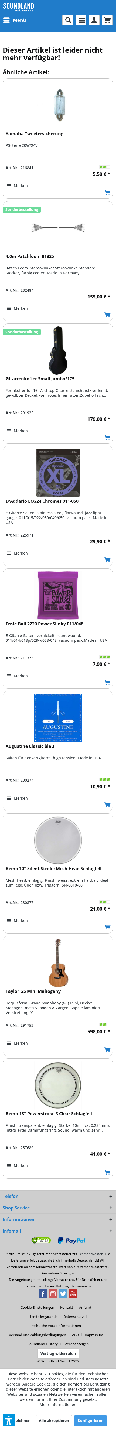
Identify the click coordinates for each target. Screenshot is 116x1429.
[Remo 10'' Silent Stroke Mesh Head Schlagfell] (58, 840)
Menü (19, 20)
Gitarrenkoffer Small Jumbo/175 (40, 379)
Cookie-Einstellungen (37, 1307)
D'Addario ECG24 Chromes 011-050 (42, 501)
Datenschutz (73, 1316)
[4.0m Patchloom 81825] (58, 228)
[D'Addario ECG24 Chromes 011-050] (58, 473)
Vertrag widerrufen (58, 1353)
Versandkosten (91, 1254)
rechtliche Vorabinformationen (56, 1325)
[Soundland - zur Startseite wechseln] (18, 7)
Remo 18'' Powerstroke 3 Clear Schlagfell (49, 1114)
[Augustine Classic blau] (58, 718)
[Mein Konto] (94, 20)
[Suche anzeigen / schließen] (67, 20)
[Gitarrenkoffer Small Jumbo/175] (58, 350)
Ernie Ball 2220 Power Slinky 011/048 (44, 624)
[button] (9, 1420)
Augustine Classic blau (30, 746)
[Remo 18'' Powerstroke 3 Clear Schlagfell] (58, 1085)
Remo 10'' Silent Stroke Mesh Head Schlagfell (53, 869)
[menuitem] (14, 20)
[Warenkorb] (107, 20)
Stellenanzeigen (76, 1343)
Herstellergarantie (43, 1316)
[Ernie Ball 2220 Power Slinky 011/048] (58, 595)
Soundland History (43, 1343)
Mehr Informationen (58, 1404)
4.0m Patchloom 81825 (30, 256)
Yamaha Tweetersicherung (34, 134)
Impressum (94, 1334)
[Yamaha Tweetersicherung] (58, 105)
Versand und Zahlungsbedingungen (37, 1334)
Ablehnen (21, 1420)
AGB (75, 1334)
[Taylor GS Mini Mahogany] (58, 963)
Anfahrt (85, 1307)
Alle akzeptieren (54, 1420)
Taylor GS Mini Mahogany (33, 991)
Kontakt (66, 1307)
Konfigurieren (90, 1420)
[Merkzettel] (81, 20)
